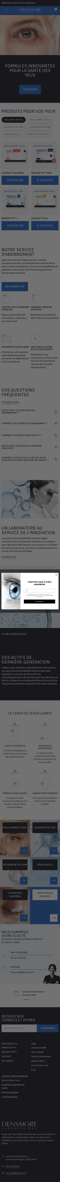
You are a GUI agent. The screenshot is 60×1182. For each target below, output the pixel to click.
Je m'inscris (39, 601)
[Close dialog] (56, 574)
